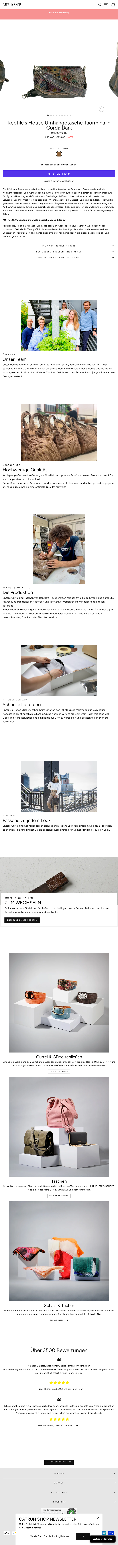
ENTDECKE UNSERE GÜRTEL (22, 920)
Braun (59, 154)
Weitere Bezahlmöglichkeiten (59, 181)
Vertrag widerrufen (102, 1539)
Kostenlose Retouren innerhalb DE (59, 252)
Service (59, 1483)
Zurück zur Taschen (61, 1462)
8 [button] (68, 115)
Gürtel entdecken (59, 1071)
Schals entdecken (59, 1320)
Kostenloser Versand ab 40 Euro (59, 258)
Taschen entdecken (59, 1196)
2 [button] (51, 115)
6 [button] (62, 115)
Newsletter (59, 1502)
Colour (58, 148)
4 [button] (56, 115)
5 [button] (59, 115)
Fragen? (59, 1473)
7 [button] (65, 115)
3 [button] (54, 115)
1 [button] (48, 115)
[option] (59, 12)
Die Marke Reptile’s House (59, 246)
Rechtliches (59, 1492)
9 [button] (70, 115)
